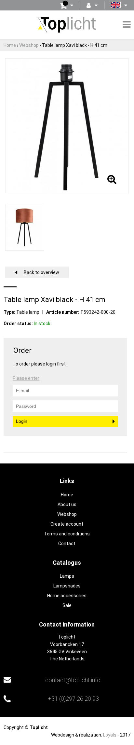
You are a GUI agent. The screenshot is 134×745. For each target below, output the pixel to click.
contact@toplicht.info (72, 680)
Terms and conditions (67, 533)
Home (67, 494)
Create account (66, 524)
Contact (66, 543)
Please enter (26, 378)
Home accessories (67, 595)
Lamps (67, 576)
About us (67, 504)
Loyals (109, 735)
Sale (67, 605)
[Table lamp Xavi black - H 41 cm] (67, 125)
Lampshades (67, 585)
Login (21, 421)
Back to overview (41, 272)
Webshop (67, 514)
